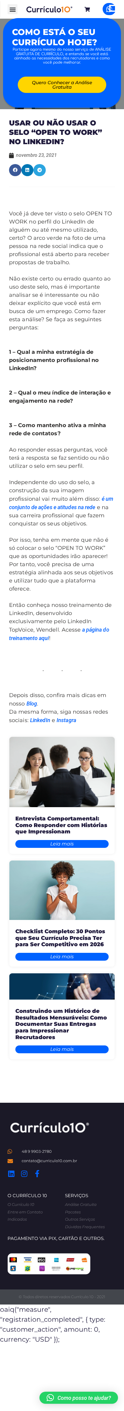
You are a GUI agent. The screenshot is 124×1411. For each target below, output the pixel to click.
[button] (78, 1398)
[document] (62, 705)
